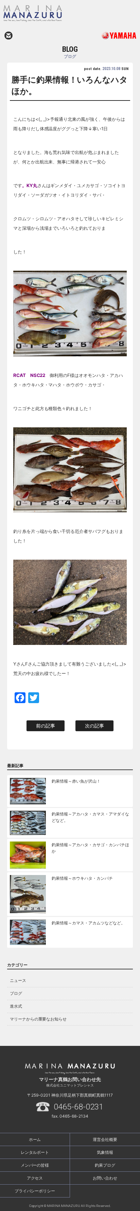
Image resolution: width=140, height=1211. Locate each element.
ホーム (35, 1139)
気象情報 (105, 1152)
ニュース (18, 980)
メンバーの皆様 (35, 1165)
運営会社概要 (105, 1139)
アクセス (35, 1178)
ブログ (16, 993)
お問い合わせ (8, 35)
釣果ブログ (105, 1165)
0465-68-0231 (78, 1107)
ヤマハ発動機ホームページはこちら (103, 35)
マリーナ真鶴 (52, 13)
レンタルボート (35, 1152)
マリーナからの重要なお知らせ (38, 1019)
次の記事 (94, 725)
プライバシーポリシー (35, 1190)
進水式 (16, 1006)
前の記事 (45, 725)
